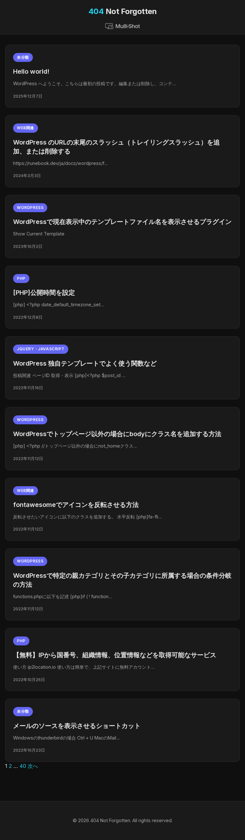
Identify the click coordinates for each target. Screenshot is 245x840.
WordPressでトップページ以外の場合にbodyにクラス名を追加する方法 (117, 434)
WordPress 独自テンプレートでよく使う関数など (85, 363)
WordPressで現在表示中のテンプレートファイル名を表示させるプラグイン (122, 222)
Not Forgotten (122, 11)
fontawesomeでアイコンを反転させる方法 (76, 505)
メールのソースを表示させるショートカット (77, 726)
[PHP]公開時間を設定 (44, 292)
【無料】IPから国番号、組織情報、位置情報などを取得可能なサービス (114, 655)
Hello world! (31, 71)
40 (22, 766)
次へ (33, 766)
